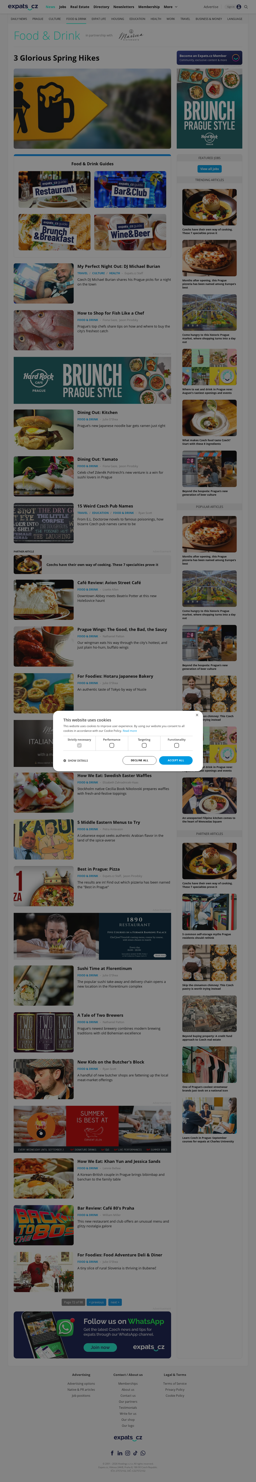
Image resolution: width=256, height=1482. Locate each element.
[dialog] (128, 741)
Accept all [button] (176, 760)
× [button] (196, 715)
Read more (130, 731)
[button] (75, 760)
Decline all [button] (139, 760)
